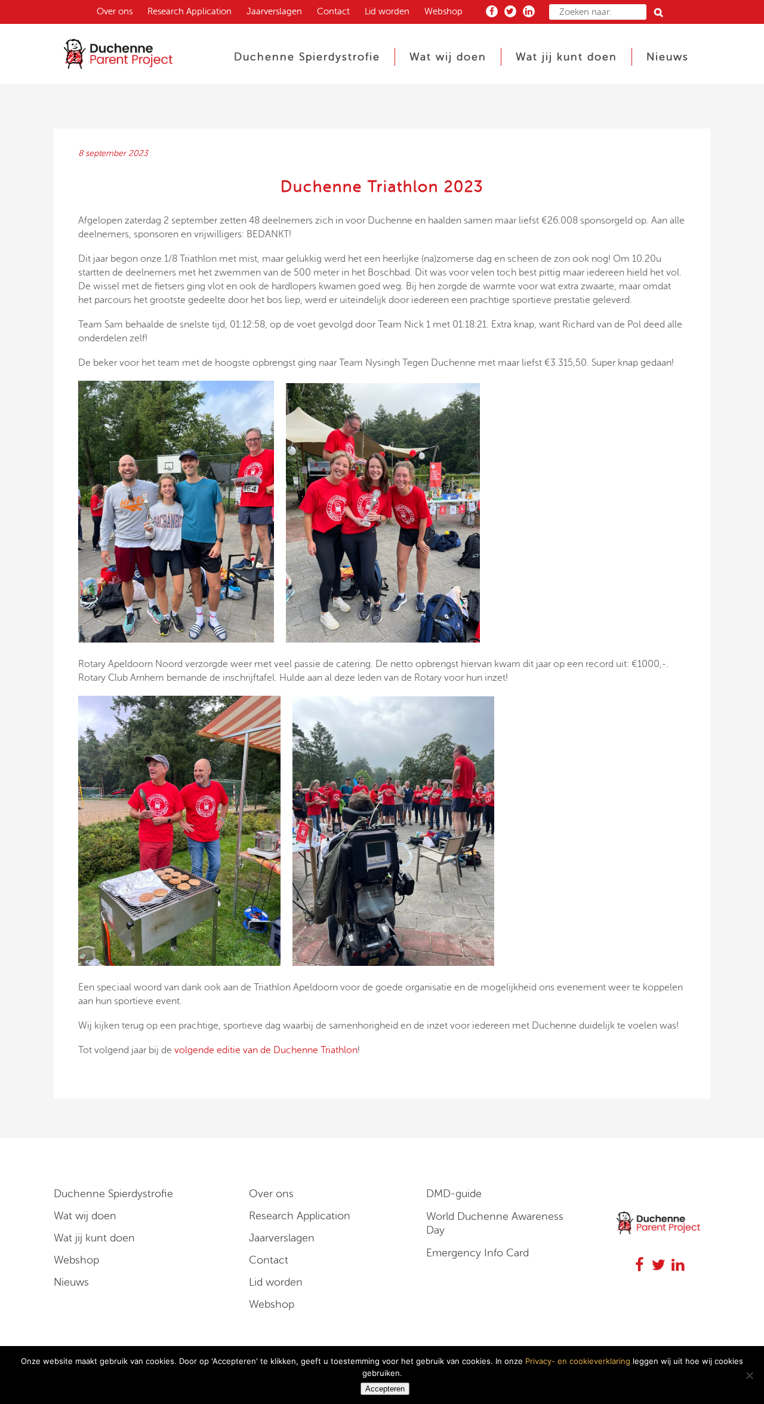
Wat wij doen (85, 1216)
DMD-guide (454, 1194)
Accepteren (385, 1388)
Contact (333, 12)
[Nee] (749, 1375)
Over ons (115, 12)
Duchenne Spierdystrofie (113, 1194)
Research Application (189, 12)
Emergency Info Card (477, 1253)
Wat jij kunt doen (94, 1238)
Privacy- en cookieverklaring (577, 1361)
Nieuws (71, 1282)
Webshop (443, 12)
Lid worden (387, 12)
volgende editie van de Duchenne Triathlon (266, 1050)
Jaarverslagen (274, 12)
